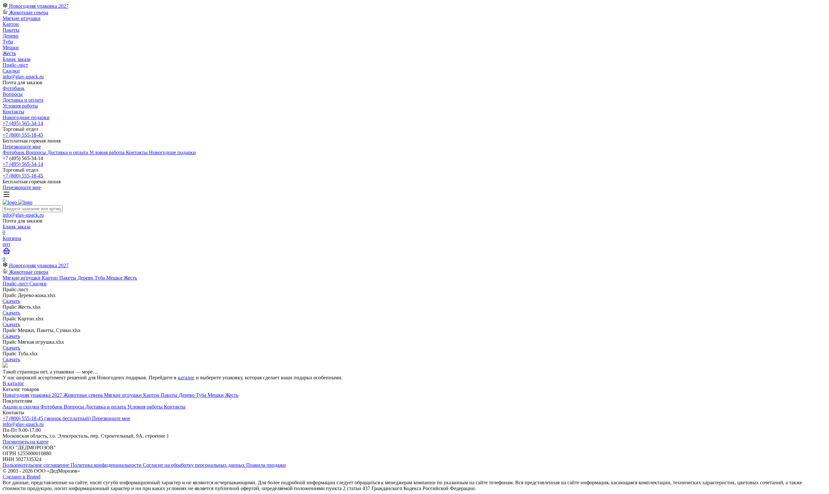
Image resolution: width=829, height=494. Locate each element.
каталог (186, 377)
